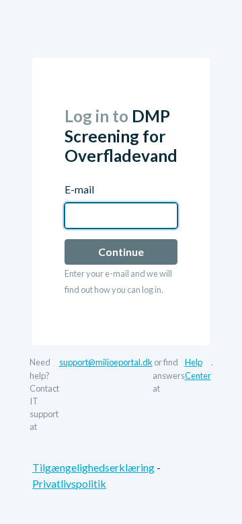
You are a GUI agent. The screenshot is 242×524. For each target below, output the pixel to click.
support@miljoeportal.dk (106, 362)
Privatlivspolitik (69, 483)
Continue (121, 251)
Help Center (198, 368)
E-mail (79, 189)
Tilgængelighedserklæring (93, 467)
